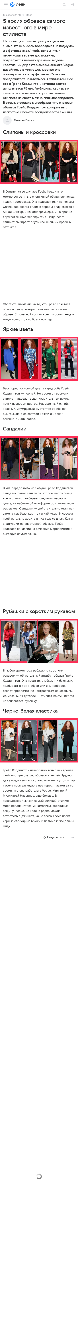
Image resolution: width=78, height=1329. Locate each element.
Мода (29, 14)
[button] (39, 162)
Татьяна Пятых (24, 120)
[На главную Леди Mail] (20, 4)
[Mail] (12, 4)
